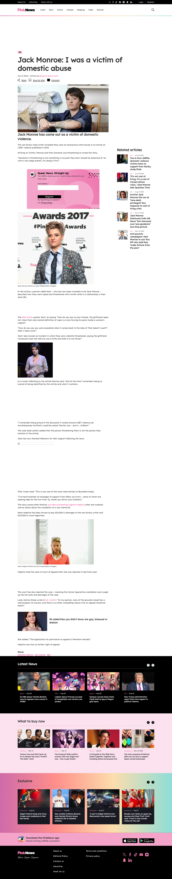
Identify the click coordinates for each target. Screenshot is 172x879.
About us (57, 851)
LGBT (48, 655)
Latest (42, 10)
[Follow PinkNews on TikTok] (135, 855)
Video (90, 10)
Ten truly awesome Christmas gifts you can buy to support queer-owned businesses (136, 756)
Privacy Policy (46, 203)
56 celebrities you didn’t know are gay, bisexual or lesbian (78, 621)
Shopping (81, 10)
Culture (60, 10)
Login (141, 2)
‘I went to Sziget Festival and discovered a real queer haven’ (103, 815)
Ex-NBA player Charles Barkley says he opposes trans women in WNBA (33, 699)
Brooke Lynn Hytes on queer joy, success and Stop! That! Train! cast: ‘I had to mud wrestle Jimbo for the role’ (138, 817)
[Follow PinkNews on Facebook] (130, 855)
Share (23, 80)
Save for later (39, 80)
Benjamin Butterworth (48, 76)
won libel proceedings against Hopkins (66, 504)
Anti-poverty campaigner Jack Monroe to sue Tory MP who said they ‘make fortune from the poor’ (140, 240)
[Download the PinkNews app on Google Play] (146, 840)
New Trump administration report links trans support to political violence (136, 699)
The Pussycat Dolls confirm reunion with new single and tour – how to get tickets (67, 756)
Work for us (58, 871)
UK (20, 52)
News (51, 10)
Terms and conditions (96, 851)
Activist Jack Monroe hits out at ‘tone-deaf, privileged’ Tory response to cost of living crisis (140, 201)
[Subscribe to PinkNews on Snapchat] (124, 861)
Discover (100, 10)
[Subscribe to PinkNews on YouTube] (141, 855)
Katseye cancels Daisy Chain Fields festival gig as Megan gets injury (102, 699)
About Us (21, 2)
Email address (46, 184)
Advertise (33, 2)
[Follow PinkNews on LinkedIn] (131, 2)
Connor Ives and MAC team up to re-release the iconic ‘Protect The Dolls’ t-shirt (33, 756)
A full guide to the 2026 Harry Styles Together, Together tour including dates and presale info (103, 756)
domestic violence (25, 655)
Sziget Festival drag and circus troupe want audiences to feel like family (33, 816)
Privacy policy (93, 856)
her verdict (51, 600)
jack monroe (40, 655)
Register (150, 2)
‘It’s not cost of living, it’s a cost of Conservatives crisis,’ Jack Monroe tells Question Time (140, 182)
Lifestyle (70, 10)
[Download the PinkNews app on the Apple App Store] (130, 840)
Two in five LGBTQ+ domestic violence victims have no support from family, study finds (140, 164)
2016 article (27, 317)
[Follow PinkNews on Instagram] (147, 855)
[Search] (153, 9)
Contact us (58, 861)
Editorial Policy (60, 856)
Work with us (46, 2)
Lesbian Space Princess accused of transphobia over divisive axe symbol (68, 699)
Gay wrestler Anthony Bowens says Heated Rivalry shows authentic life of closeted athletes (67, 817)
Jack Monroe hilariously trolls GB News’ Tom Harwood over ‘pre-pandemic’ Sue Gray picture (140, 221)
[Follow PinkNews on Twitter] (124, 855)
